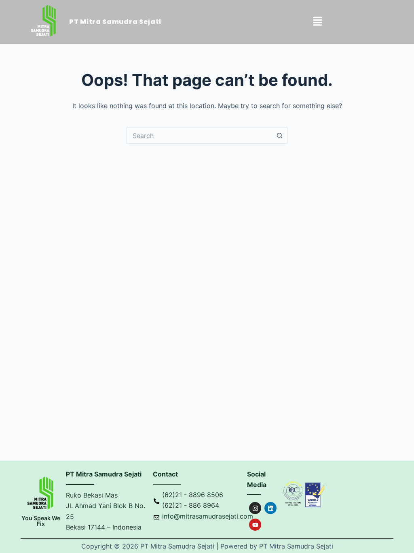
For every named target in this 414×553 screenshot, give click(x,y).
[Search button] (280, 136)
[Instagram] (255, 508)
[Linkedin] (270, 508)
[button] (318, 22)
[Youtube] (255, 525)
